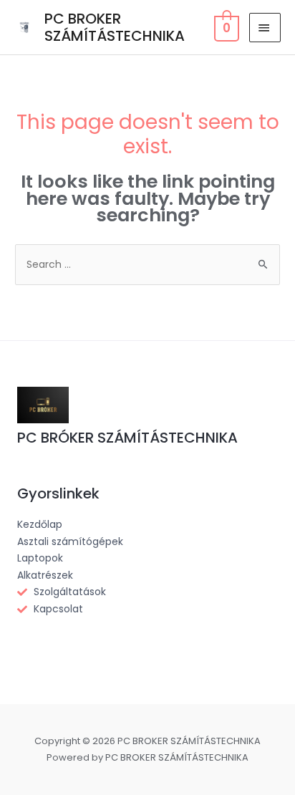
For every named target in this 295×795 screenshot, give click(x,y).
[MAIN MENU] (265, 27)
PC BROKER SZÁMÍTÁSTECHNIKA (114, 27)
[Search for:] (147, 264)
